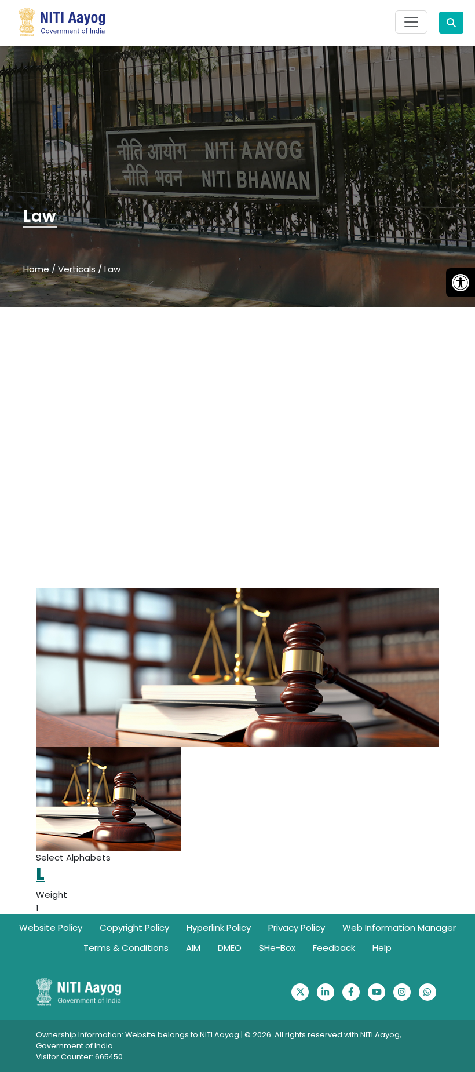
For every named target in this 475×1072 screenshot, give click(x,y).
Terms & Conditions (126, 948)
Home (36, 269)
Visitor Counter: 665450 (79, 1057)
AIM (193, 948)
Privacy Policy (296, 927)
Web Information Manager (399, 927)
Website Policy (50, 927)
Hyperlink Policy (219, 927)
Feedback (334, 948)
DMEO (230, 948)
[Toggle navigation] (411, 22)
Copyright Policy (134, 927)
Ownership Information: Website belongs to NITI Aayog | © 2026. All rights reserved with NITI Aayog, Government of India (218, 1040)
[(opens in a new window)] (300, 992)
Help (382, 948)
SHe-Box (277, 948)
